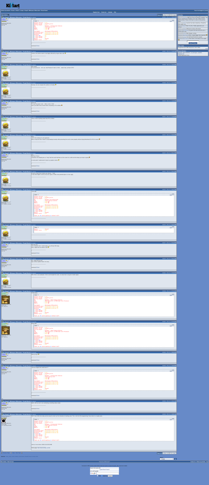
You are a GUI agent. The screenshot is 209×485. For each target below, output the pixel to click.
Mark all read (10, 461)
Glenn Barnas (21, 456)
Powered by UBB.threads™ (104, 461)
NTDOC (184, 28)
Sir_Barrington (194, 52)
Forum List (103, 12)
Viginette (180, 52)
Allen (10, 456)
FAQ (115, 12)
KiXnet (37, 45)
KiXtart (17, 10)
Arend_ (7, 456)
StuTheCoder (185, 30)
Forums (13, 10)
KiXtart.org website (5, 10)
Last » (174, 15)
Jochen (33, 83)
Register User (96, 12)
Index (13, 452)
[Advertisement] (83, 5)
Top (2, 48)
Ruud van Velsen (32, 456)
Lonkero (34, 17)
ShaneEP (34, 352)
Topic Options (4, 15)
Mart (37, 456)
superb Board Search (104, 469)
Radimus (16, 456)
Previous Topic (6, 452)
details (206, 48)
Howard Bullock (6, 416)
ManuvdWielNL (186, 52)
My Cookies (4, 461)
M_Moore (185, 17)
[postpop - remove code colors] (38, 20)
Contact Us (193, 461)
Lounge (22, 10)
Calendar (110, 12)
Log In (206, 10)
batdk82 (200, 52)
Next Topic (18, 452)
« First (164, 15)
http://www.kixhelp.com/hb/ (43, 447)
